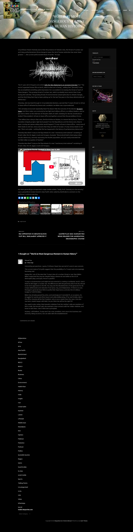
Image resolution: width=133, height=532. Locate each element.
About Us (117, 10)
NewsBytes (22, 427)
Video (20, 499)
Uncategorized (23, 487)
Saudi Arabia (22, 467)
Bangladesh (22, 358)
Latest (20, 414)
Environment (22, 382)
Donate (125, 10)
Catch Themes (83, 520)
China (20, 378)
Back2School (22, 354)
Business (21, 374)
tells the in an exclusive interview (60, 85)
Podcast (20, 447)
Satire (20, 463)
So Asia (20, 471)
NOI (19, 431)
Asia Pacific (21, 350)
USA (19, 495)
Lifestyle (21, 419)
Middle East (22, 423)
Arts (19, 346)
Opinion (20, 435)
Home (78, 10)
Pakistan (21, 439)
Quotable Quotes (24, 455)
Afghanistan (22, 338)
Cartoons (85, 10)
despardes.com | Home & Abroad (37, 9)
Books (20, 370)
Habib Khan (22, 386)
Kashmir (20, 410)
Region (20, 459)
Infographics (95, 10)
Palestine (21, 443)
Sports (20, 479)
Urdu (19, 491)
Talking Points (22, 483)
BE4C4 (20, 366)
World (24, 221)
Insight (21, 221)
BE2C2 (20, 362)
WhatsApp (21, 503)
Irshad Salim (22, 406)
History (20, 390)
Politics (20, 451)
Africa (20, 342)
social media (22, 475)
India (19, 394)
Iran (19, 402)
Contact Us (109, 10)
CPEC (102, 10)
